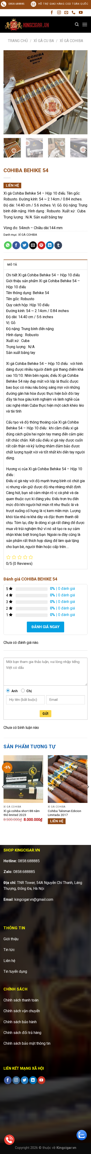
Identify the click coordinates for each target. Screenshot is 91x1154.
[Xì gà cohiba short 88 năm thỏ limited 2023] (23, 779)
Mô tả (12, 264)
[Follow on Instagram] (59, 12)
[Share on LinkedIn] (50, 245)
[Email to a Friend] (33, 245)
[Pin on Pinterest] (41, 245)
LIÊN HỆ (12, 185)
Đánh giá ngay (46, 627)
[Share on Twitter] (24, 245)
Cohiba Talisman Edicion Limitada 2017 (64, 813)
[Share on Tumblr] (58, 245)
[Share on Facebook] (16, 245)
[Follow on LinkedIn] (33, 1080)
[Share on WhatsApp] (8, 245)
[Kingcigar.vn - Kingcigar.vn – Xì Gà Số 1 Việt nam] (27, 24)
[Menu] (85, 24)
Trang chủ (18, 41)
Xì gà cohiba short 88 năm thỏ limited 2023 (22, 813)
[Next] (80, 92)
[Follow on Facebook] (52, 12)
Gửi (45, 714)
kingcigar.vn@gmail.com (33, 899)
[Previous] (11, 92)
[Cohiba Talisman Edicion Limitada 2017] (68, 779)
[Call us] (73, 12)
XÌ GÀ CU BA (44, 41)
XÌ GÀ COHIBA (71, 41)
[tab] (46, 264)
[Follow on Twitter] (24, 1080)
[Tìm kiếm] (77, 24)
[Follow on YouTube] (81, 12)
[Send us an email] (66, 12)
